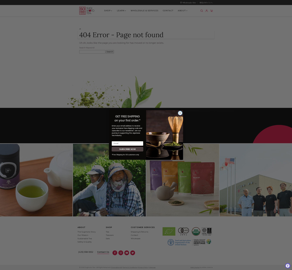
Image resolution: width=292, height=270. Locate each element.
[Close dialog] (180, 113)
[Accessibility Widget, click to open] (287, 265)
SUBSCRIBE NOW (127, 149)
